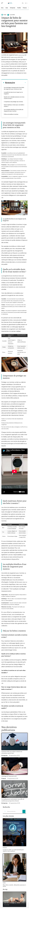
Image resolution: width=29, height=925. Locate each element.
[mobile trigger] (2, 3)
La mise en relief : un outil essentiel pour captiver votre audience (13, 850)
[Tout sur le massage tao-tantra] (14, 899)
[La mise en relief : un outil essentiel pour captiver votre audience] (14, 832)
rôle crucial (3, 64)
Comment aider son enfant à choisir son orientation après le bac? (11, 752)
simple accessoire (14, 57)
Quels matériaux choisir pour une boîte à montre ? (14, 105)
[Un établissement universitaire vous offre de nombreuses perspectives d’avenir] (14, 789)
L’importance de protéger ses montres (13, 101)
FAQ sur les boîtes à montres (11, 114)
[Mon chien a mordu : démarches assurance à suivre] (14, 867)
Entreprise (4, 755)
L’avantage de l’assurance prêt (9, 776)
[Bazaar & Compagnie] (10, 3)
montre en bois (21, 55)
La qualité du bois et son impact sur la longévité (13, 93)
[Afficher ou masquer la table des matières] (20, 82)
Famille (4, 882)
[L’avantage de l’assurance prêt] (14, 766)
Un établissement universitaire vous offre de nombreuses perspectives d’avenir (12, 800)
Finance (3, 778)
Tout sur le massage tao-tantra (12, 903)
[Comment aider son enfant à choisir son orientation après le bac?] (14, 741)
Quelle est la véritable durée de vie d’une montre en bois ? (14, 97)
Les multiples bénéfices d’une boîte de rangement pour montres (13, 110)
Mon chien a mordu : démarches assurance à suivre (14, 885)
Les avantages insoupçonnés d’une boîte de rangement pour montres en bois (14, 88)
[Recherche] (23, 3)
